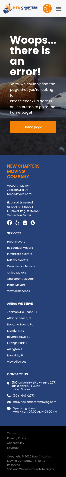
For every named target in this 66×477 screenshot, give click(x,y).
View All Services (18, 291)
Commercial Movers (21, 266)
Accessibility (15, 443)
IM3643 (35, 211)
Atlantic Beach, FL (19, 318)
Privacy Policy (16, 438)
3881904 (27, 207)
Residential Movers (20, 248)
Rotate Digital (45, 469)
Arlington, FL (15, 349)
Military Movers (17, 260)
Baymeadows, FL (18, 337)
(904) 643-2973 (24, 395)
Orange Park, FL (18, 343)
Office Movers (16, 273)
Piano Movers (16, 285)
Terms (11, 433)
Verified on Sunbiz (19, 215)
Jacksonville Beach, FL (22, 312)
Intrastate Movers (19, 254)
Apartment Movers (20, 279)
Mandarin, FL (15, 331)
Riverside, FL (15, 355)
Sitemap (13, 448)
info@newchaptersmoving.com (34, 402)
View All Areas (16, 362)
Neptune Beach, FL (20, 324)
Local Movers (16, 242)
